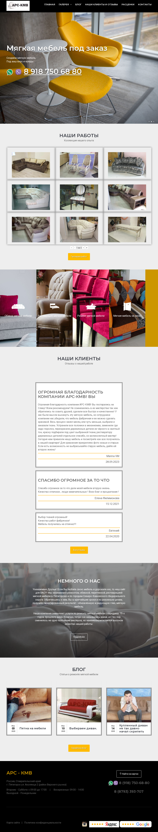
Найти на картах (130, 774)
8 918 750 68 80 (53, 71)
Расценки (128, 4)
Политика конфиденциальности (42, 822)
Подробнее (79, 637)
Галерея (64, 4)
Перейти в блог (79, 748)
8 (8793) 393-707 (128, 791)
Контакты (145, 4)
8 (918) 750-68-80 (134, 783)
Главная (49, 4)
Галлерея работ (79, 256)
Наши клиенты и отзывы (101, 4)
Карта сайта (13, 822)
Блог (78, 4)
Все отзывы (79, 550)
